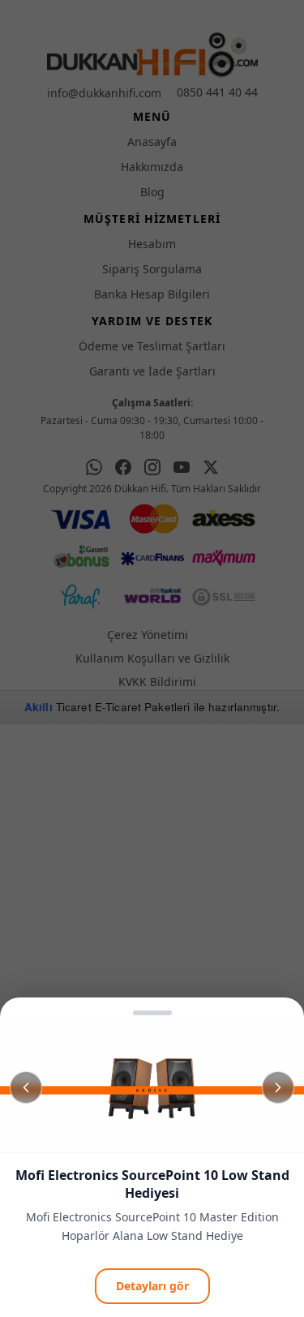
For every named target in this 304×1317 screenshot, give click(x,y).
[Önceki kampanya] (26, 1087)
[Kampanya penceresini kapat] (152, 658)
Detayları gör (152, 1285)
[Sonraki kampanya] (278, 1087)
